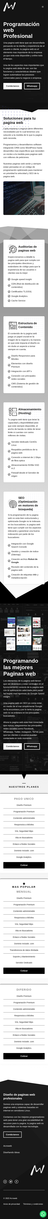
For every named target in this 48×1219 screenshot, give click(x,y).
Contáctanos (12, 86)
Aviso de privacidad (11, 1204)
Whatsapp (32, 86)
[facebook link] (16, 1181)
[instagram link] (5, 1181)
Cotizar (24, 865)
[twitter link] (11, 1181)
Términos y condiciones (33, 1204)
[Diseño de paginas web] (9, 6)
